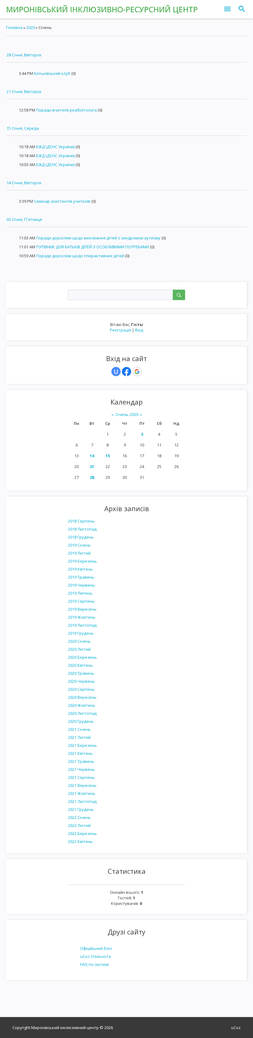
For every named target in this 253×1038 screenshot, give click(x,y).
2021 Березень (82, 745)
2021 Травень (81, 761)
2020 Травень (81, 673)
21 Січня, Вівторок (24, 91)
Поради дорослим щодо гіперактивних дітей (80, 255)
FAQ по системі (94, 964)
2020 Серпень (81, 689)
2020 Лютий (79, 649)
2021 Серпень (81, 777)
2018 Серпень (81, 521)
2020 (30, 27)
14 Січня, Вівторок (24, 182)
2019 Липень (80, 593)
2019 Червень (81, 585)
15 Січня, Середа (22, 128)
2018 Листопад (82, 529)
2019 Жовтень (81, 617)
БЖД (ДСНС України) (55, 146)
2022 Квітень (80, 841)
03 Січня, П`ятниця (24, 219)
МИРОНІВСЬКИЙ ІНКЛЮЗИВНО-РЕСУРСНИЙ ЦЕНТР (102, 9)
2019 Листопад (82, 625)
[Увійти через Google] (137, 371)
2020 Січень (79, 641)
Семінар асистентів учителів (62, 201)
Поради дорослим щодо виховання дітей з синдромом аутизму (98, 238)
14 (92, 455)
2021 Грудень (81, 809)
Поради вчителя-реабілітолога (66, 110)
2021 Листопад (82, 801)
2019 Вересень (82, 609)
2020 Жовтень (81, 705)
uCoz (236, 1027)
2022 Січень (79, 817)
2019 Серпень (81, 601)
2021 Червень (81, 769)
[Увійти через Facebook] (126, 371)
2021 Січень (79, 729)
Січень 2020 (126, 414)
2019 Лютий (79, 553)
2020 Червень (81, 681)
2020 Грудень (81, 721)
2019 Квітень (80, 569)
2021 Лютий (79, 737)
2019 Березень (82, 561)
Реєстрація (120, 330)
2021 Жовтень (81, 793)
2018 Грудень (81, 537)
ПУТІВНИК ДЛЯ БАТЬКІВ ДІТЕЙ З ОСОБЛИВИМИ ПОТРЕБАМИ (92, 247)
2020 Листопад (82, 713)
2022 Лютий (79, 825)
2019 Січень (79, 545)
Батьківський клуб (52, 73)
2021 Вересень (82, 785)
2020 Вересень (82, 697)
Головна (14, 27)
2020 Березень (82, 657)
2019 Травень (81, 577)
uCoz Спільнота (95, 956)
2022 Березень (82, 833)
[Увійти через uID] (116, 371)
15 (108, 455)
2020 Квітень (80, 665)
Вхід (139, 330)
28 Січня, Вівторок (24, 55)
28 (92, 477)
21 (92, 466)
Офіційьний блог (96, 948)
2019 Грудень (81, 633)
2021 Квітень (80, 753)
